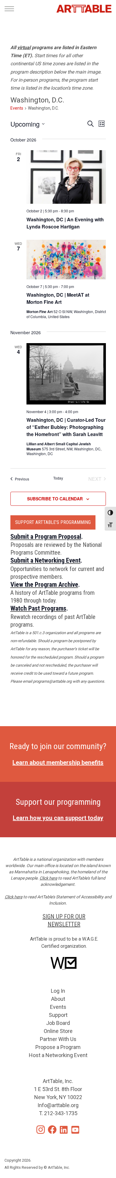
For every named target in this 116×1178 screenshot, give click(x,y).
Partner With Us (58, 1039)
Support (58, 1015)
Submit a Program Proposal (45, 536)
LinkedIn (63, 1129)
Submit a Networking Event (45, 560)
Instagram (40, 1129)
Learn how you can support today (58, 817)
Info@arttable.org (58, 1105)
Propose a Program (58, 1047)
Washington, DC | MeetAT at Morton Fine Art (57, 298)
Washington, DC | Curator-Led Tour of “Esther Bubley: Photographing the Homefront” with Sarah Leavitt (66, 427)
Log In (58, 991)
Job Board (58, 1023)
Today (58, 478)
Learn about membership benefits (58, 762)
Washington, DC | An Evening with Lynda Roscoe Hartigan (65, 223)
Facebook (52, 1129)
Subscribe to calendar (55, 499)
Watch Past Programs (38, 608)
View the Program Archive (44, 584)
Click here (48, 878)
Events (16, 108)
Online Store (58, 1031)
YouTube (75, 1129)
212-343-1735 (60, 1113)
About (58, 999)
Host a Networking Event (58, 1055)
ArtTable (84, 8)
